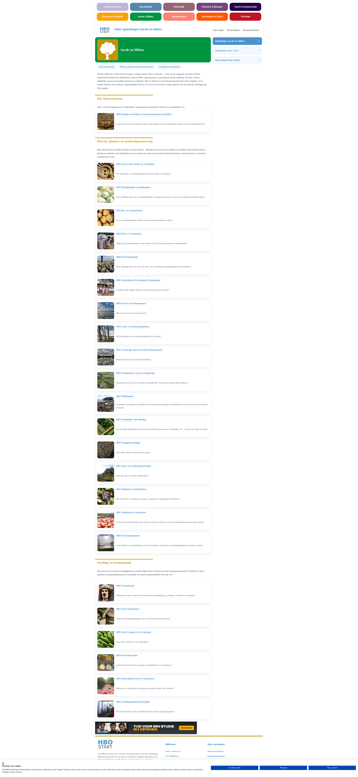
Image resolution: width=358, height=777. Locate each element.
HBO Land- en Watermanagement (132, 326)
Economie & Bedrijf (112, 16)
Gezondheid (145, 7)
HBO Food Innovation (126, 655)
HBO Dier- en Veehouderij (128, 234)
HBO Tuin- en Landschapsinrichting (133, 466)
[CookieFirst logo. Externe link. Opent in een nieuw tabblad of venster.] (3, 763)
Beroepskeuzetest (251, 30)
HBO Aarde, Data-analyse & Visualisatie (135, 164)
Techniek (245, 16)
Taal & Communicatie (245, 7)
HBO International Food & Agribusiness (135, 678)
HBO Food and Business (127, 609)
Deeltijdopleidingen (216, 756)
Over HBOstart (172, 756)
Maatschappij (179, 16)
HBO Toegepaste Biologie (128, 443)
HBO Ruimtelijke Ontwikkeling (131, 419)
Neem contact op (173, 751)
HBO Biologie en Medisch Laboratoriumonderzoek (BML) (144, 114)
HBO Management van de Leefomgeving (135, 373)
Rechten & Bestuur (212, 7)
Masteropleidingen (216, 751)
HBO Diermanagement (127, 257)
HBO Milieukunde (125, 396)
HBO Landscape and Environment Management (139, 350)
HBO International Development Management (138, 280)
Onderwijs (179, 7)
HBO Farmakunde (125, 585)
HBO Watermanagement (128, 535)
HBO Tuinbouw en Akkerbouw (131, 512)
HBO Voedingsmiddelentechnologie (133, 702)
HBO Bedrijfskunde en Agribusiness (133, 187)
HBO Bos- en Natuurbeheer (129, 210)
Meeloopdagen (233, 30)
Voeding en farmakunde (169, 67)
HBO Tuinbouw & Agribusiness (131, 489)
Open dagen (218, 30)
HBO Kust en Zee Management (131, 303)
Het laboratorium (106, 67)
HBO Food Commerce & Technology (133, 632)
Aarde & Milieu (145, 16)
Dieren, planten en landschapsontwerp (136, 67)
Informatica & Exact (212, 16)
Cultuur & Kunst (112, 7)
